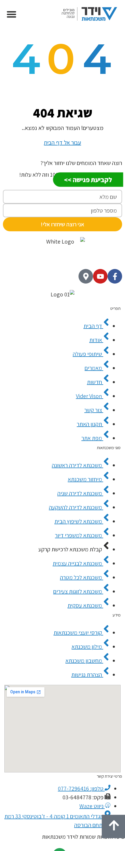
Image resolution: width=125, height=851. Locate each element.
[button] (11, 14)
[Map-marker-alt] (85, 276)
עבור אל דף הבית (62, 142)
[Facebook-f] (115, 276)
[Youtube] (100, 276)
